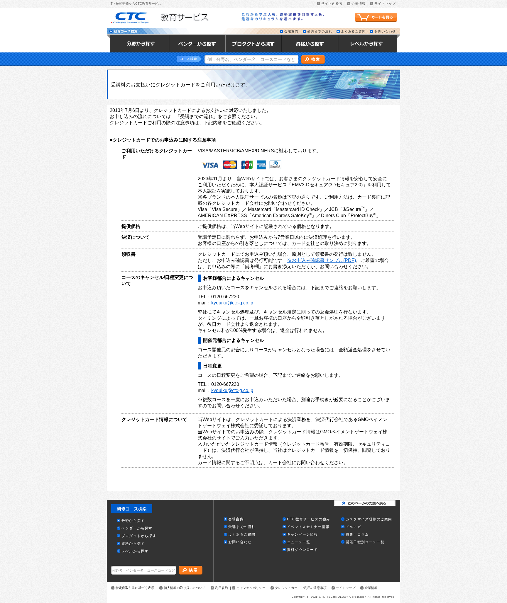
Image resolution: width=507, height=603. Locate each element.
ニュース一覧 (298, 542)
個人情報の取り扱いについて (185, 588)
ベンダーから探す (137, 528)
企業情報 (358, 3)
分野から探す (133, 521)
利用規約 (221, 588)
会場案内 (291, 31)
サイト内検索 (332, 3)
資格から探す (133, 544)
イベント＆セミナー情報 (308, 527)
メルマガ (353, 527)
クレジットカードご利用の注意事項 (301, 588)
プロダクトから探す (138, 536)
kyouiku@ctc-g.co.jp (232, 302)
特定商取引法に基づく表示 (135, 588)
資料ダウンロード (302, 550)
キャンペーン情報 (302, 534)
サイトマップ (385, 3)
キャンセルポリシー (251, 588)
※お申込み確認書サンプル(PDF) (321, 260)
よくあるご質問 (353, 31)
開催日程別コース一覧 (365, 542)
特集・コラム (357, 534)
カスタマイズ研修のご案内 (369, 519)
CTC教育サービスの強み (308, 519)
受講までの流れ (319, 31)
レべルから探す (134, 551)
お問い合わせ (385, 31)
